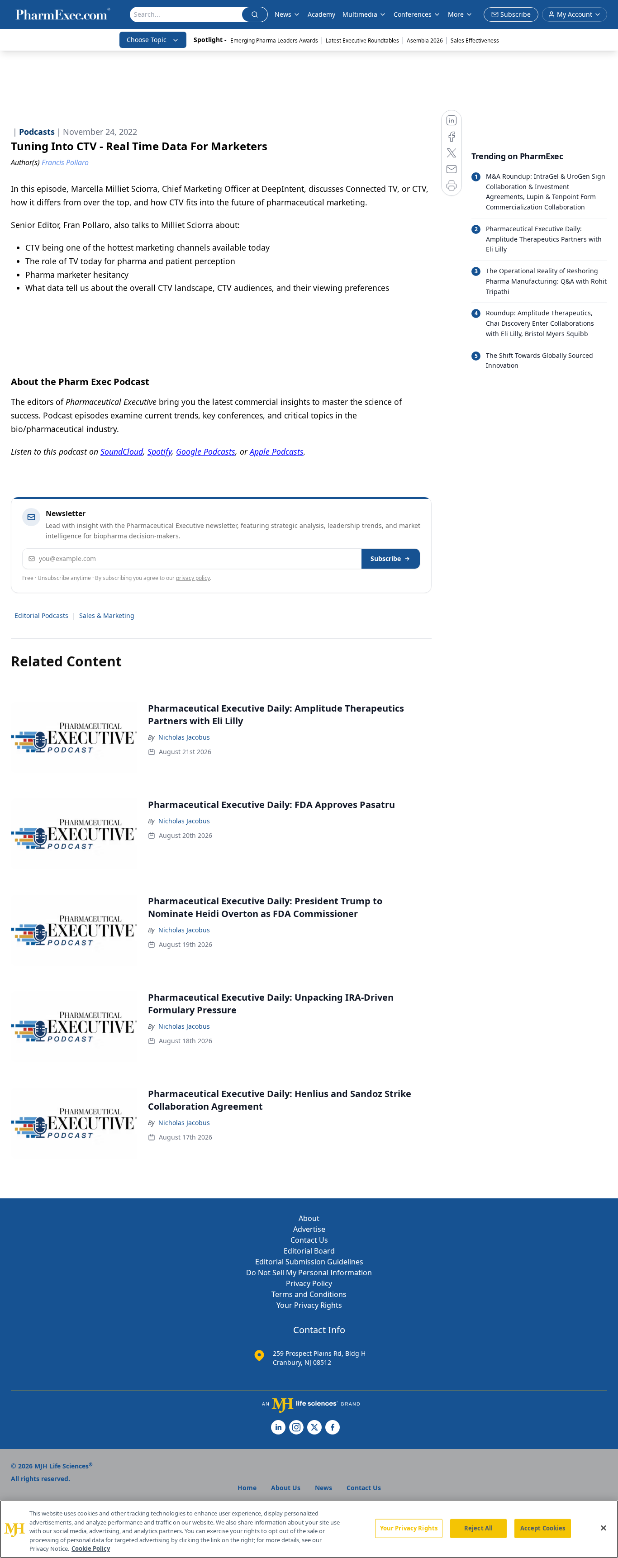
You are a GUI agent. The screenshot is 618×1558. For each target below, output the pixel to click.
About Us (285, 1487)
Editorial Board (309, 1251)
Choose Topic (146, 39)
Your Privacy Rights (309, 1305)
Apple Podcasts (277, 451)
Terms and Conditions (309, 1294)
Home (247, 1487)
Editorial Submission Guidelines (309, 1262)
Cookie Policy (90, 1548)
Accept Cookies (543, 1528)
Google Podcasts (205, 451)
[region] (309, 1529)
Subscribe (386, 558)
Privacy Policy (309, 1283)
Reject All (478, 1528)
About (309, 1218)
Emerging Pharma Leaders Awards (274, 40)
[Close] (603, 1528)
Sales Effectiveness (475, 40)
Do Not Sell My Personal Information (309, 1273)
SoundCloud (121, 451)
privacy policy (193, 578)
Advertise (309, 1229)
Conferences (413, 14)
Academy (321, 14)
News (283, 14)
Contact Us (309, 1240)
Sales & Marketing (106, 615)
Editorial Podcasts (41, 615)
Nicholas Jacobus (184, 737)
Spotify (159, 451)
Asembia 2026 (425, 40)
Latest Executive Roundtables (362, 40)
